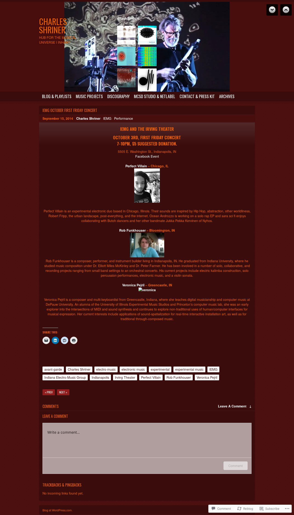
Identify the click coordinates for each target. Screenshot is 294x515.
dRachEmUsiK (128, 18)
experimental (160, 369)
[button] (126, 36)
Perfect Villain (136, 166)
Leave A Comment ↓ (235, 406)
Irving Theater (125, 377)
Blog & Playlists (56, 96)
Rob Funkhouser (132, 230)
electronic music (133, 369)
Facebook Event (147, 156)
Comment (235, 466)
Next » (63, 392)
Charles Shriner (53, 25)
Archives (227, 96)
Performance (123, 118)
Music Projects (89, 96)
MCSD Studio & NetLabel (154, 96)
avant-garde (53, 369)
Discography (118, 96)
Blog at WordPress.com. (57, 510)
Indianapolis (100, 377)
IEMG (107, 118)
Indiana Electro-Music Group (65, 377)
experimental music (189, 369)
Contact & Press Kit (197, 96)
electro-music (106, 369)
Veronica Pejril (133, 285)
